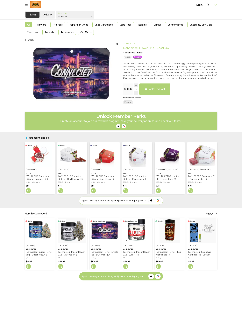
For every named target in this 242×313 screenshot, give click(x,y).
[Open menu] (26, 4)
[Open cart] (215, 5)
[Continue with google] (124, 126)
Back (31, 39)
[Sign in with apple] (151, 200)
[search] (117, 44)
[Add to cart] (28, 190)
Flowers (128, 102)
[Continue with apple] (118, 126)
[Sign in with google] (158, 200)
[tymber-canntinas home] (35, 4)
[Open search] (208, 5)
